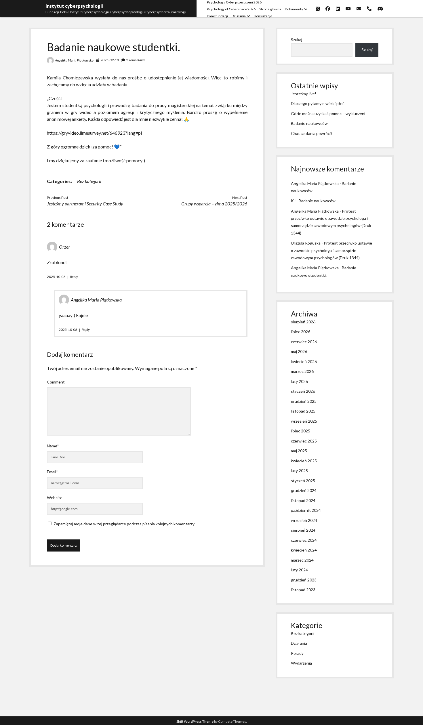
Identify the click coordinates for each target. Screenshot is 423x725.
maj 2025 (299, 450)
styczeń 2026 (303, 391)
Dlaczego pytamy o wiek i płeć (317, 103)
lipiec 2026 (300, 331)
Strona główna (270, 9)
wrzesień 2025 (304, 421)
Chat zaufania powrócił (311, 133)
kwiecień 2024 (304, 549)
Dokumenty (294, 9)
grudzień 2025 (304, 401)
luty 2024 (299, 569)
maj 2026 (299, 351)
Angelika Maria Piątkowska (74, 60)
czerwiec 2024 (304, 540)
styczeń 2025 (303, 480)
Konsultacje (263, 16)
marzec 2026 (302, 371)
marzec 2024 (302, 560)
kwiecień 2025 (304, 460)
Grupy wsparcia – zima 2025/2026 (214, 203)
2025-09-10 (109, 60)
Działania (239, 16)
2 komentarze (135, 60)
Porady (297, 653)
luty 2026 (299, 381)
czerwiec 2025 (304, 440)
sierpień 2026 (303, 321)
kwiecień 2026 (304, 361)
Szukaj (296, 39)
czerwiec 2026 (304, 341)
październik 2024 (306, 510)
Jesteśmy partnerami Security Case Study (85, 203)
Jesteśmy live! (303, 93)
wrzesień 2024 (304, 520)
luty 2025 (299, 470)
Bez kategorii (89, 181)
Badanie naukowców (309, 123)
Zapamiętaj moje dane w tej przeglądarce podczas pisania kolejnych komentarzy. (124, 523)
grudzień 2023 (304, 579)
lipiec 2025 (300, 430)
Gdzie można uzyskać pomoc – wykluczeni (328, 113)
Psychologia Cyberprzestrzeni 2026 (234, 2)
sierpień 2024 (303, 530)
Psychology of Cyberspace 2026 (231, 9)
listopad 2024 (303, 500)
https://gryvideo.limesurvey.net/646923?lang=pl (94, 133)
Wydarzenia (301, 663)
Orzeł (64, 246)
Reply (74, 276)
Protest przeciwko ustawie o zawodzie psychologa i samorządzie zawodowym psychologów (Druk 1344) (331, 250)
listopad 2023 (303, 589)
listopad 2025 (303, 411)
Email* (52, 471)
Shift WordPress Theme (195, 721)
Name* (53, 445)
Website (54, 497)
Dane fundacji (217, 16)
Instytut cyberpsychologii (74, 6)
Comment (56, 381)
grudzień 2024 (304, 490)
